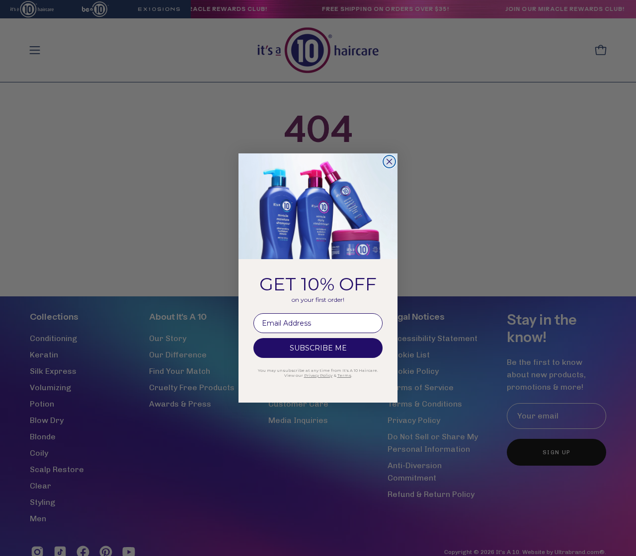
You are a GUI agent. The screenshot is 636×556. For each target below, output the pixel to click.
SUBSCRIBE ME (318, 348)
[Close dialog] (389, 161)
